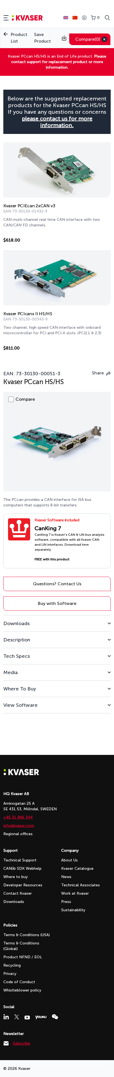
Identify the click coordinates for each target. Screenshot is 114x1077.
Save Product (42, 38)
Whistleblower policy (22, 990)
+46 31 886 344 (18, 817)
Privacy (9, 973)
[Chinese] (74, 17)
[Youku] (40, 1017)
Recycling (12, 965)
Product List (19, 38)
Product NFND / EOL (22, 957)
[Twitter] (16, 1016)
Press (66, 901)
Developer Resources (22, 885)
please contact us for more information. (57, 121)
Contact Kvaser (17, 893)
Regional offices (18, 834)
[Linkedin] (6, 1016)
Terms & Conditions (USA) (26, 935)
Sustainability (73, 910)
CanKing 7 (48, 528)
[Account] (84, 17)
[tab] (57, 623)
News (66, 876)
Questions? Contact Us (57, 583)
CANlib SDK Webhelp (22, 868)
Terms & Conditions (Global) (21, 946)
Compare (87, 39)
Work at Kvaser (75, 893)
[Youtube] (27, 1017)
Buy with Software (57, 603)
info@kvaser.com (18, 825)
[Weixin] (55, 1016)
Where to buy (15, 876)
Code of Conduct (19, 982)
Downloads (13, 901)
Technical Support (20, 860)
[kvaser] (27, 18)
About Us (69, 860)
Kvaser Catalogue (77, 868)
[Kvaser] (21, 773)
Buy (101, 241)
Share (98, 373)
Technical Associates (80, 885)
